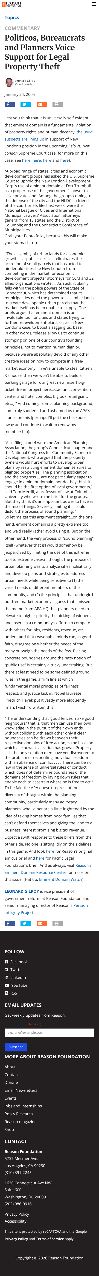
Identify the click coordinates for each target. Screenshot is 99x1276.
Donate (11, 1082)
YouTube (19, 985)
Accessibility (15, 1221)
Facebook (19, 961)
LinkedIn (18, 977)
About (10, 1066)
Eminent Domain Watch (60, 879)
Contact (12, 1074)
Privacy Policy (17, 1214)
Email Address (23, 1024)
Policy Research (19, 1113)
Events (11, 1098)
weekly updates (26, 1015)
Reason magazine (21, 1121)
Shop (9, 1129)
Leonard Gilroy (22, 891)
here (26, 160)
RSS (13, 993)
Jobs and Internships (23, 1106)
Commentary (22, 28)
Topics (12, 17)
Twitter (16, 969)
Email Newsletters (21, 1090)
